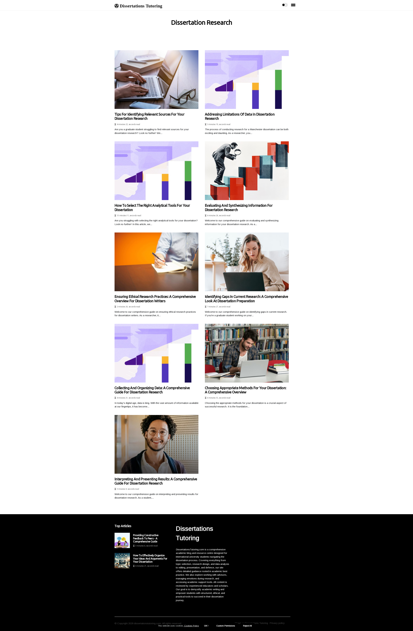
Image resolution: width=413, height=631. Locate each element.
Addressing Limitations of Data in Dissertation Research (240, 116)
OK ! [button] (206, 626)
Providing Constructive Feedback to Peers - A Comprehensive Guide (145, 538)
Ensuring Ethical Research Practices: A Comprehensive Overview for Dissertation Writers (155, 298)
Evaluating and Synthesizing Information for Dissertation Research (238, 207)
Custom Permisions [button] (225, 626)
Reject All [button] (247, 626)
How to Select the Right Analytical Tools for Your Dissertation (152, 207)
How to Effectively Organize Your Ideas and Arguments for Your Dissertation (150, 558)
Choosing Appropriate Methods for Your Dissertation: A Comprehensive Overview (245, 390)
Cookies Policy (191, 626)
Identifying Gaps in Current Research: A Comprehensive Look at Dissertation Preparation (246, 298)
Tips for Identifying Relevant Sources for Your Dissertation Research (149, 116)
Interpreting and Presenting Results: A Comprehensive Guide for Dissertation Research (156, 481)
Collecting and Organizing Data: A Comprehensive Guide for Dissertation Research (152, 390)
